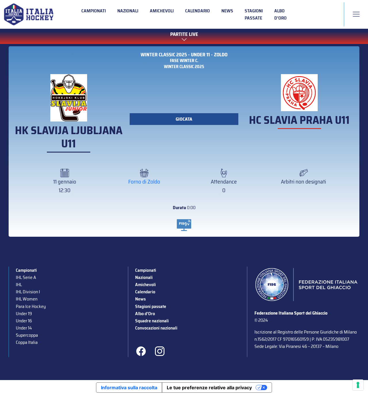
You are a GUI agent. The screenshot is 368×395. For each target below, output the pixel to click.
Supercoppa (27, 335)
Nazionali (127, 10)
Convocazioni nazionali (156, 328)
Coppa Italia (27, 342)
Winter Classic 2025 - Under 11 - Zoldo (184, 55)
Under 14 (24, 328)
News (227, 10)
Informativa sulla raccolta (129, 387)
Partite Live (184, 35)
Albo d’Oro (280, 14)
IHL (19, 284)
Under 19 (24, 313)
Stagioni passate (254, 14)
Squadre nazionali (152, 320)
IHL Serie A (26, 277)
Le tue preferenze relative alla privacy (209, 387)
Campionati (93, 10)
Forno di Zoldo (144, 181)
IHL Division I (28, 291)
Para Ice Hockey (31, 306)
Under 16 (24, 320)
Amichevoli (162, 10)
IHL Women (26, 298)
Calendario (197, 10)
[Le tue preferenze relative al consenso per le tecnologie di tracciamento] (357, 384)
